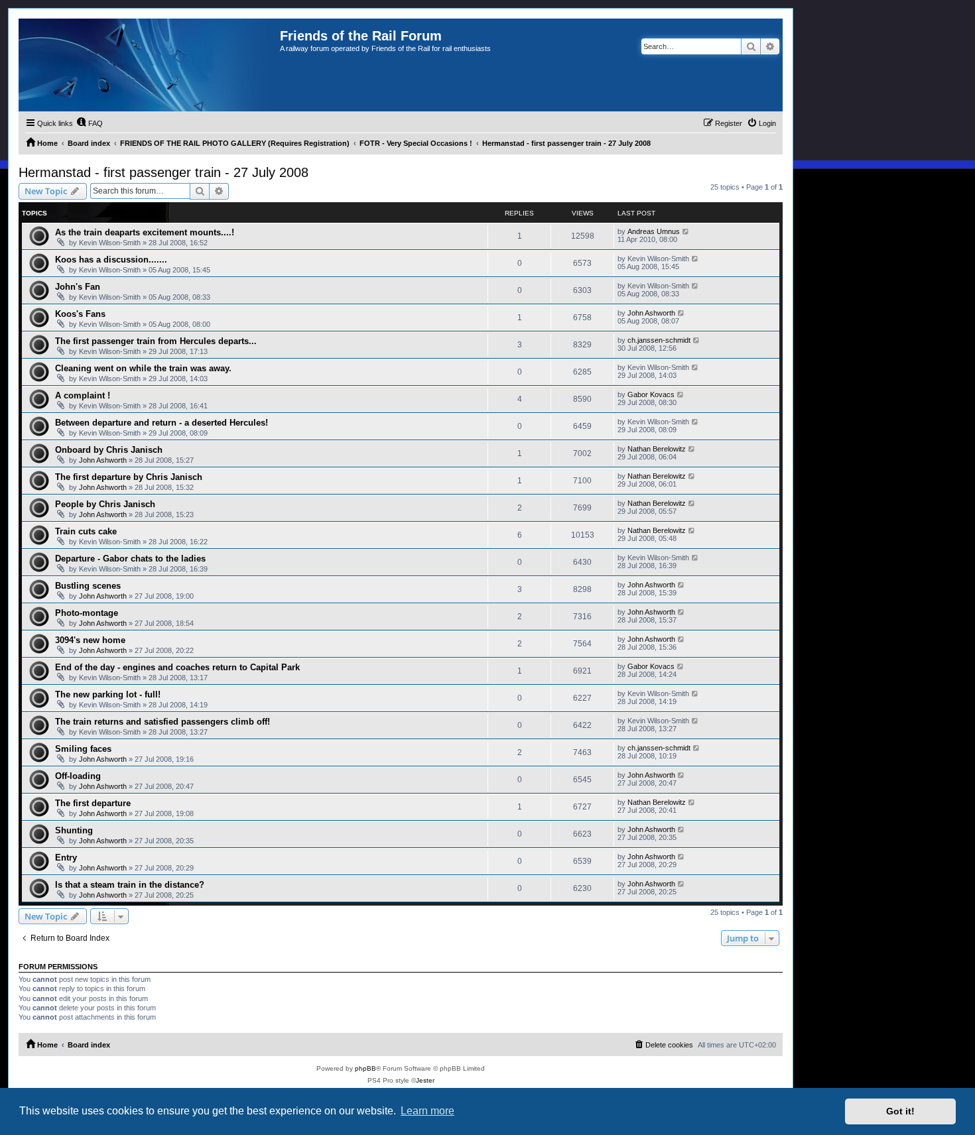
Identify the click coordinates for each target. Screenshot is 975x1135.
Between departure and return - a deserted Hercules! (161, 423)
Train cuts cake (86, 531)
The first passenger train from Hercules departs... (156, 341)
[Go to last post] (686, 231)
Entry (66, 858)
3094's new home (90, 640)
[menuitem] (89, 123)
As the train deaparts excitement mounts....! (144, 232)
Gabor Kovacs (651, 394)
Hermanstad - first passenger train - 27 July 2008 (163, 172)
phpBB (365, 1068)
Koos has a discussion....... (111, 260)
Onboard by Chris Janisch (108, 450)
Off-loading (78, 776)
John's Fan (77, 287)
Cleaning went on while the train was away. (143, 368)
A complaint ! (82, 395)
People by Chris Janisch (105, 504)
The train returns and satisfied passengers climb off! (162, 722)
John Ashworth (651, 313)
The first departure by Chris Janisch (128, 477)
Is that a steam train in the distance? (129, 885)
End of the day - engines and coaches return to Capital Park (177, 667)
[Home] (149, 65)
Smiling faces (83, 749)
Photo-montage (86, 613)
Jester (425, 1080)
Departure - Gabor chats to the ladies (130, 559)
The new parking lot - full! (108, 694)
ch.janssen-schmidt (658, 340)
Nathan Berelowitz (656, 449)
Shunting (74, 830)
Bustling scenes (88, 586)
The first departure (93, 803)
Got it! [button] (900, 1111)
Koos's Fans (80, 314)
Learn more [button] (427, 1110)
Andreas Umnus (653, 231)
